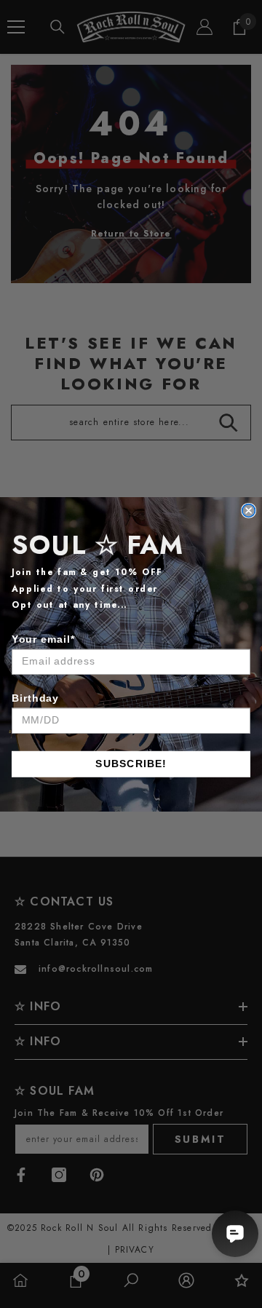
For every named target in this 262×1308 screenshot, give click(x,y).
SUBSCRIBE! (131, 763)
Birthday (35, 697)
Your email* (43, 638)
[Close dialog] (248, 510)
